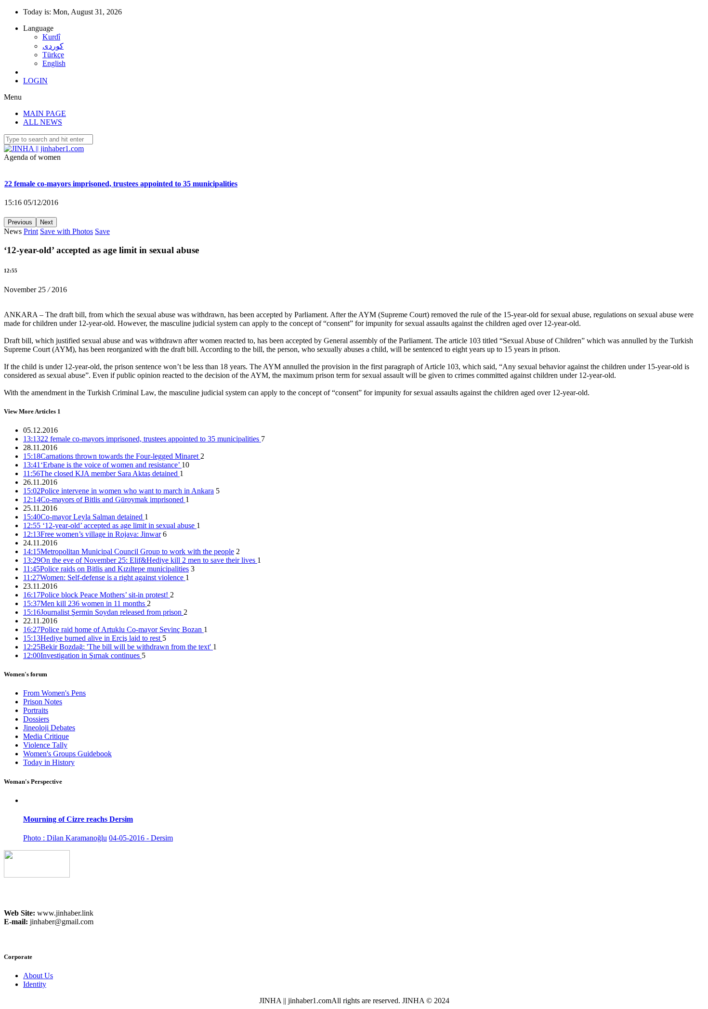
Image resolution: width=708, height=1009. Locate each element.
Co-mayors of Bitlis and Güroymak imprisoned (104, 499)
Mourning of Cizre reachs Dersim (78, 819)
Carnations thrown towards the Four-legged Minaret (111, 456)
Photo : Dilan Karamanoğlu (65, 838)
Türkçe (53, 55)
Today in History (49, 762)
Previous (20, 222)
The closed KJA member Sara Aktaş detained (101, 473)
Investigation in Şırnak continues (82, 655)
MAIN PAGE (44, 113)
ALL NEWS (42, 122)
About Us (38, 975)
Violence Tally (45, 745)
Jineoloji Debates (49, 728)
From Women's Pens (54, 693)
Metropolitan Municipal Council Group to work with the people (128, 551)
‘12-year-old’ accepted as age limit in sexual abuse (110, 525)
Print (31, 231)
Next (46, 222)
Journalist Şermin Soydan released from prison (103, 612)
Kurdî (51, 37)
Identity (34, 984)
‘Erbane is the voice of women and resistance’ (102, 465)
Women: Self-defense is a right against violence (104, 577)
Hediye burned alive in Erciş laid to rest (92, 638)
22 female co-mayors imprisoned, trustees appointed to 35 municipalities (142, 439)
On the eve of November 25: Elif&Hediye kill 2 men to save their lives (140, 560)
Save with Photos (66, 231)
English (54, 63)
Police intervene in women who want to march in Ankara (118, 491)
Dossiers (36, 719)
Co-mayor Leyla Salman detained (83, 517)
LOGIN (35, 81)
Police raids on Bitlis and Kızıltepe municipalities (106, 569)
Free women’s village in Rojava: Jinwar (92, 534)
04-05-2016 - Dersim (141, 838)
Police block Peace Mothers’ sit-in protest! (96, 595)
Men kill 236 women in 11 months (85, 603)
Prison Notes (42, 702)
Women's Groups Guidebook (67, 754)
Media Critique (46, 736)
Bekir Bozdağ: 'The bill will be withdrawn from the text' (118, 647)
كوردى (53, 46)
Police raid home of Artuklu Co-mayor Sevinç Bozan (113, 629)
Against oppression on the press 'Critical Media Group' (94, 191)
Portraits (35, 710)
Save (102, 231)
